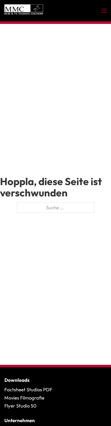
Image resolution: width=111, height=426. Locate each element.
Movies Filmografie (24, 398)
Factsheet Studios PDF (28, 389)
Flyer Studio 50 (20, 406)
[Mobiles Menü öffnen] (104, 11)
